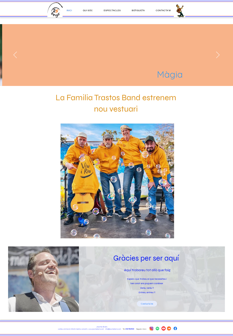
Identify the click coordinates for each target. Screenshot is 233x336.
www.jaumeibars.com (96, 329)
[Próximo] (218, 55)
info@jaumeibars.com (113, 329)
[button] (112, 10)
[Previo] (15, 55)
